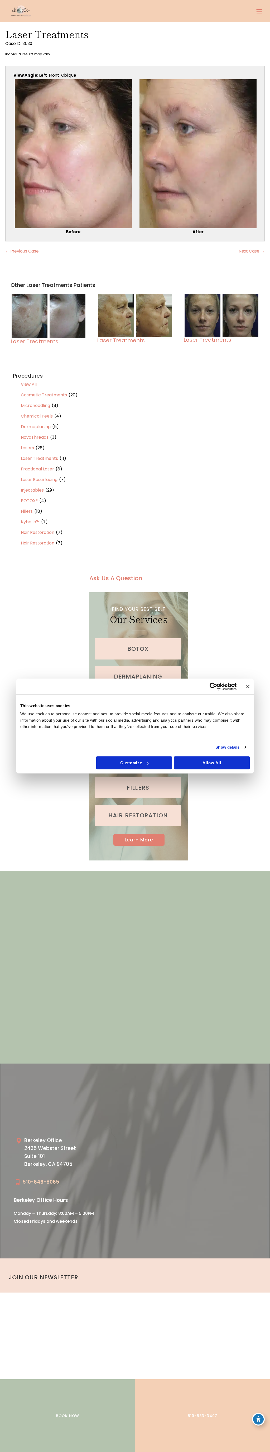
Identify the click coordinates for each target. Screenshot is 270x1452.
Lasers (27, 448)
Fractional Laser (37, 469)
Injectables (32, 490)
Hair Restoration (37, 532)
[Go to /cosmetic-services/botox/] (138, 648)
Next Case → (252, 251)
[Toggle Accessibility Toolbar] (258, 1419)
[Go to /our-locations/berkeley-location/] (73, 1154)
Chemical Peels (37, 416)
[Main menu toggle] (259, 11)
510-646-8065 (40, 1181)
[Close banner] (248, 686)
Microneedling (35, 405)
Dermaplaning (36, 427)
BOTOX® (29, 501)
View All (29, 384)
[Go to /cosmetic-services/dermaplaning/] (138, 676)
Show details (227, 747)
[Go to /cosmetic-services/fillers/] (138, 787)
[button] (139, 840)
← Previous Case (22, 251)
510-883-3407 (203, 1415)
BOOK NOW (67, 1415)
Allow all (211, 763)
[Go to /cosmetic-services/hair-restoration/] (138, 815)
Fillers (27, 511)
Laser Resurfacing (39, 480)
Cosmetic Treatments (44, 395)
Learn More (139, 839)
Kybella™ (30, 522)
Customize (131, 763)
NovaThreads (35, 437)
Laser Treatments (39, 458)
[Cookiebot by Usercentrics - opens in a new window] (213, 686)
